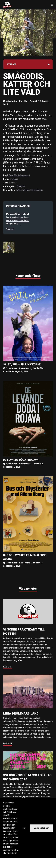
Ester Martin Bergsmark (19, 175)
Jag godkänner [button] (41, 828)
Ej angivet (21, 186)
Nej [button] (24, 828)
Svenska (14, 179)
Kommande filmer (28, 276)
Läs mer (7, 666)
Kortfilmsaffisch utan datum (17, 220)
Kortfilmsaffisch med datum (17, 217)
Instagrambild (12, 223)
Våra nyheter (28, 588)
